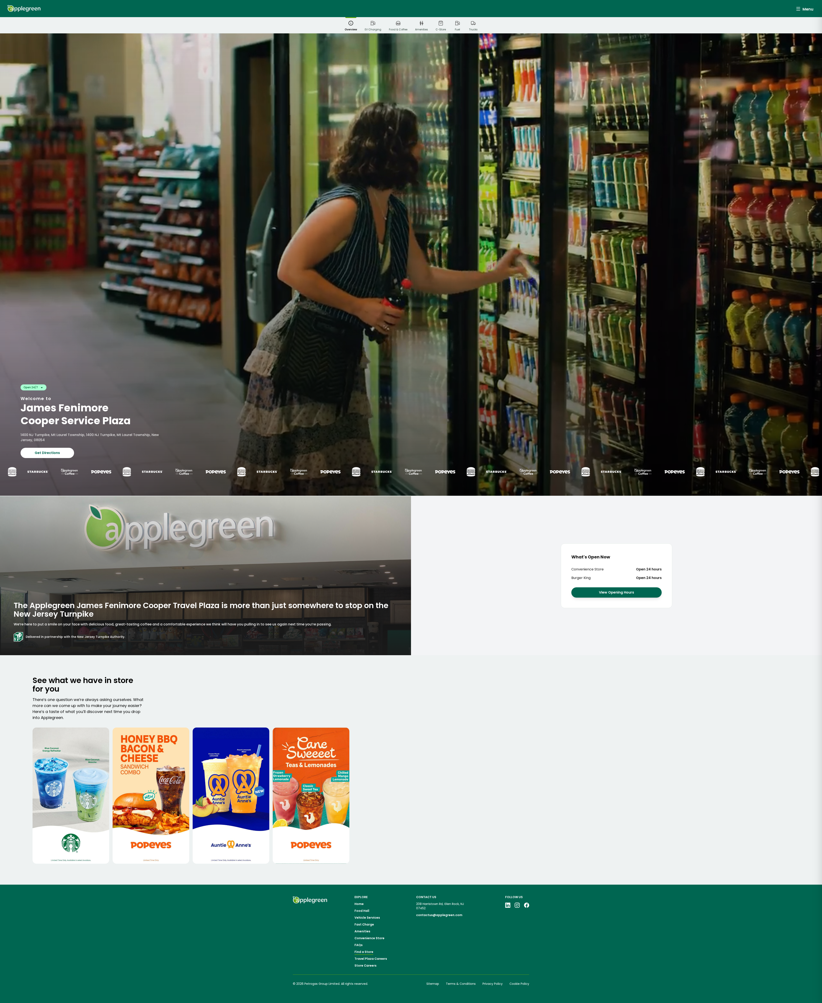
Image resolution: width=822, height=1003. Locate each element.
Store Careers (365, 965)
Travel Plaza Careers (370, 959)
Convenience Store (369, 938)
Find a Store (363, 952)
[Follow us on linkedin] (507, 905)
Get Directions (47, 452)
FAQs (358, 945)
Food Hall (361, 911)
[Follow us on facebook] (526, 905)
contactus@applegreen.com (439, 915)
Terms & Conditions (461, 984)
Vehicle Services (367, 917)
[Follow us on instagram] (517, 905)
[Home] (310, 931)
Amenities (362, 931)
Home (359, 904)
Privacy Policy (492, 984)
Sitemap (432, 984)
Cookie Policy (519, 984)
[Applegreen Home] (24, 8)
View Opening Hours (616, 592)
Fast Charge (364, 924)
